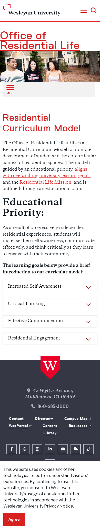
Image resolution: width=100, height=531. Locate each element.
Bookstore (78, 425)
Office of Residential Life (40, 40)
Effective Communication (35, 321)
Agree (14, 519)
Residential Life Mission (45, 183)
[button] (84, 11)
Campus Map (76, 418)
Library (49, 433)
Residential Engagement (34, 338)
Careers (50, 425)
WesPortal (18, 425)
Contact (16, 418)
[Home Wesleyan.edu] (32, 11)
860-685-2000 (53, 407)
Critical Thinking (26, 304)
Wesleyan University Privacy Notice (38, 506)
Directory (44, 418)
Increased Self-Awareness (35, 287)
